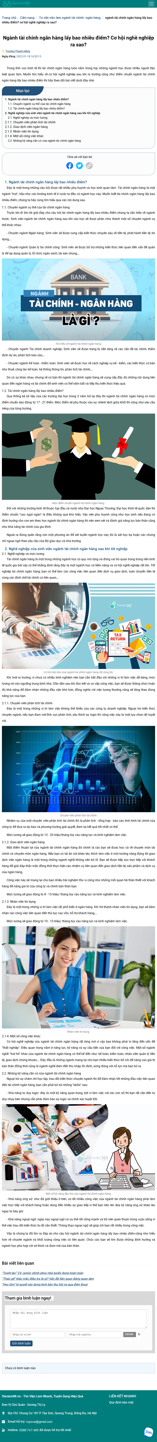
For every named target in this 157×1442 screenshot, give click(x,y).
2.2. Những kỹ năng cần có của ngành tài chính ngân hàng (45, 140)
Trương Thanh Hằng (18, 51)
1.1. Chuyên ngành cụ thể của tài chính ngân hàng (39, 104)
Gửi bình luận (21, 1343)
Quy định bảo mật (121, 1402)
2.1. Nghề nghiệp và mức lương (28, 117)
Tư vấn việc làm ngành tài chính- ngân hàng (70, 18)
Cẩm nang (27, 18)
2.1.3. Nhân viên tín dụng (22, 131)
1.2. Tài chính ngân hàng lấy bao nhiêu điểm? (36, 108)
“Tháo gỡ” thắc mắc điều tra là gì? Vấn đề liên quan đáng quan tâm (48, 1279)
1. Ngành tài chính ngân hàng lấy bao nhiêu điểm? (37, 99)
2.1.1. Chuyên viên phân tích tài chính (30, 122)
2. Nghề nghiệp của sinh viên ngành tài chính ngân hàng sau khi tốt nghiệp (52, 113)
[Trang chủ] (16, 4)
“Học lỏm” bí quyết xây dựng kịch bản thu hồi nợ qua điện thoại (44, 1284)
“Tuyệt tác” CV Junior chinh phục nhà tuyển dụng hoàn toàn (42, 1273)
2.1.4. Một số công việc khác (24, 136)
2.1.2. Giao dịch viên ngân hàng (26, 127)
